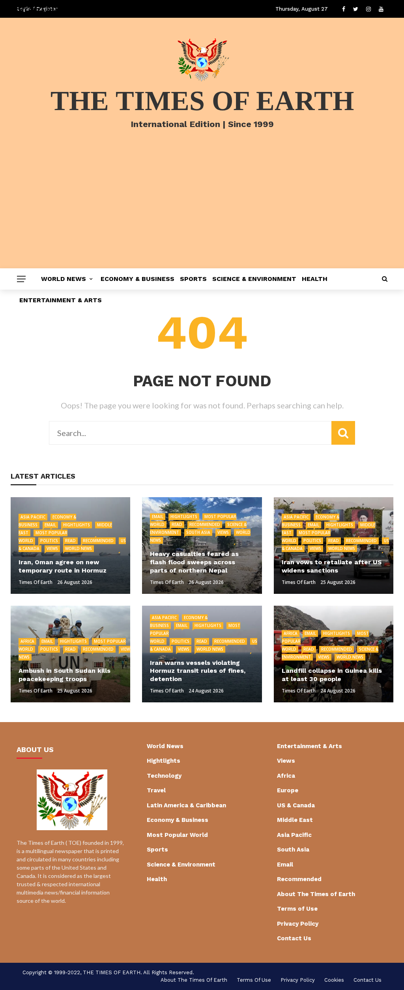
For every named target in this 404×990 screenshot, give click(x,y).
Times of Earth (35, 582)
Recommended (98, 540)
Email (50, 525)
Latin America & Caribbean (186, 805)
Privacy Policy (297, 923)
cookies (334, 980)
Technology (164, 775)
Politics (49, 540)
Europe (287, 790)
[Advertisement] (202, 209)
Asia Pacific (33, 517)
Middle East (295, 819)
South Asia (198, 532)
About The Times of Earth (316, 894)
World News (63, 279)
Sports (193, 279)
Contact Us (294, 938)
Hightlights (76, 525)
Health (314, 279)
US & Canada (296, 805)
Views (52, 548)
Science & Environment (254, 279)
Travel (156, 790)
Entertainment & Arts (60, 300)
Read (70, 540)
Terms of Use (297, 908)
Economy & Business (137, 279)
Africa (27, 641)
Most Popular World (177, 834)
